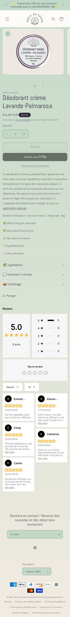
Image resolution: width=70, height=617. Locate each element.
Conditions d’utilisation (51, 607)
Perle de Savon (21, 597)
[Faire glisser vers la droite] (43, 86)
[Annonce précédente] (7, 5)
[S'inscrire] (59, 534)
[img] (16, 335)
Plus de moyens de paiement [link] (35, 165)
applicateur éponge (14, 208)
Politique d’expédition (55, 601)
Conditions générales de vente (46, 612)
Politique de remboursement (28, 601)
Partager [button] (11, 295)
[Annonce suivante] (63, 5)
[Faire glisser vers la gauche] (27, 86)
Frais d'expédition (23, 120)
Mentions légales (21, 612)
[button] (7, 19)
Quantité (7, 125)
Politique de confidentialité (24, 607)
